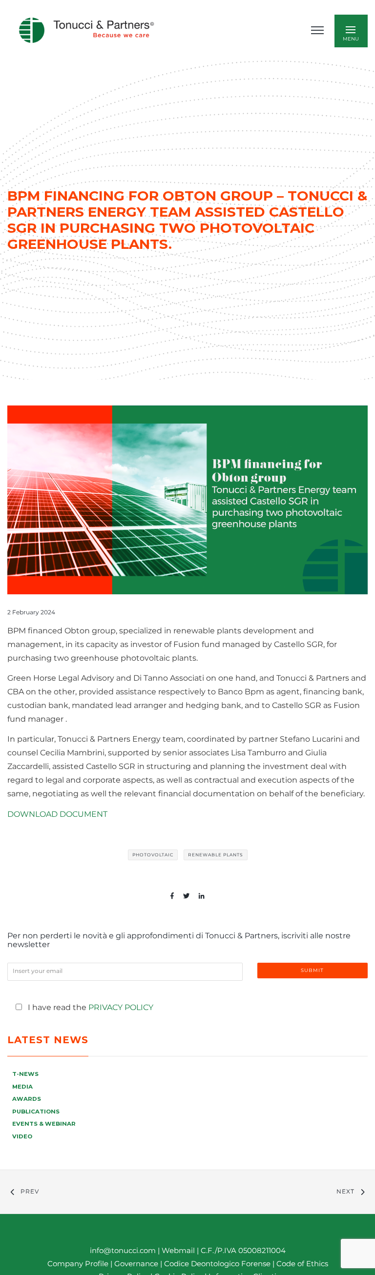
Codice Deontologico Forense (218, 1263)
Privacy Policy (120, 1007)
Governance (137, 1263)
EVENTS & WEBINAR (44, 1123)
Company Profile (77, 1263)
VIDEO (22, 1136)
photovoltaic (152, 854)
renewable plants (215, 854)
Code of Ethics (302, 1263)
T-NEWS (25, 1074)
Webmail (178, 1250)
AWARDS (26, 1098)
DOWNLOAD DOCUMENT (57, 814)
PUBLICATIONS (36, 1111)
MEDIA (22, 1086)
